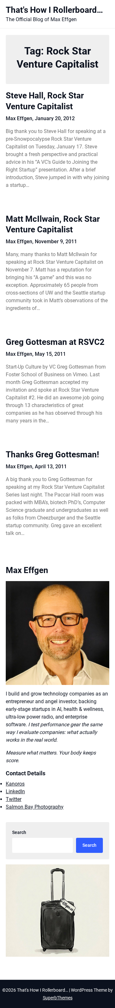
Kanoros (15, 784)
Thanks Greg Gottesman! (52, 454)
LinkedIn (15, 791)
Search (19, 832)
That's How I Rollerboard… (54, 10)
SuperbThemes (58, 997)
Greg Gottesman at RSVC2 (55, 342)
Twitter (13, 799)
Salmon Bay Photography (35, 807)
